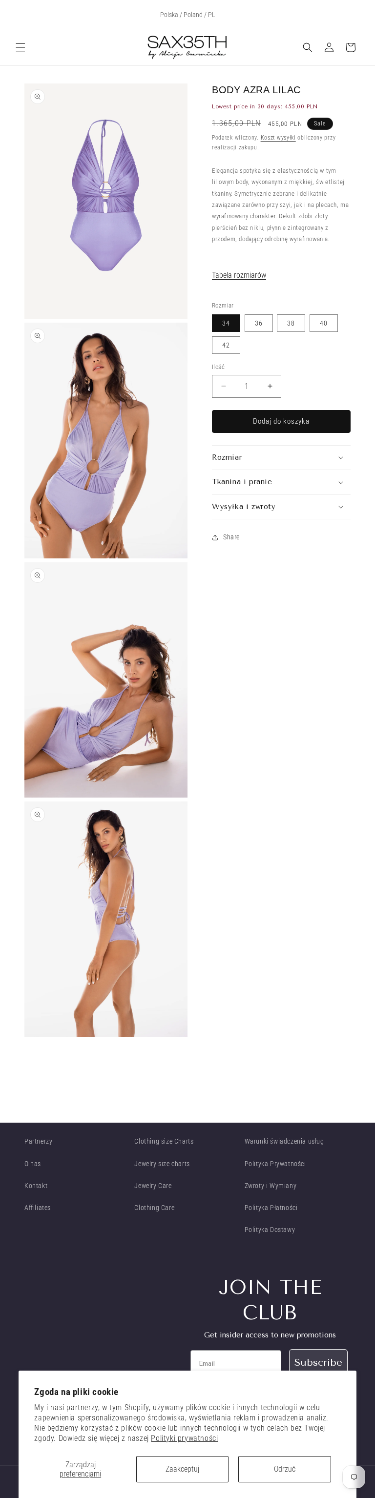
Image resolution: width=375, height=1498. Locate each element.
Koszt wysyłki (278, 137)
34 (226, 323)
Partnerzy (38, 1141)
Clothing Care (154, 1207)
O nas (32, 1164)
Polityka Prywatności (275, 1164)
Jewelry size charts (161, 1164)
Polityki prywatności (184, 1438)
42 (226, 345)
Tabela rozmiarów (239, 275)
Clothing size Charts (163, 1141)
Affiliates (37, 1207)
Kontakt (35, 1186)
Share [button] (231, 537)
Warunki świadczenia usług (284, 1141)
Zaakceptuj (182, 1469)
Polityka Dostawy (270, 1229)
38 (291, 323)
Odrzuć (284, 1469)
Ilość (218, 366)
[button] (20, 47)
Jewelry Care (152, 1186)
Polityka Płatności (271, 1207)
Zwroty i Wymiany (271, 1186)
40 (324, 323)
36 (259, 323)
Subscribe (318, 1362)
